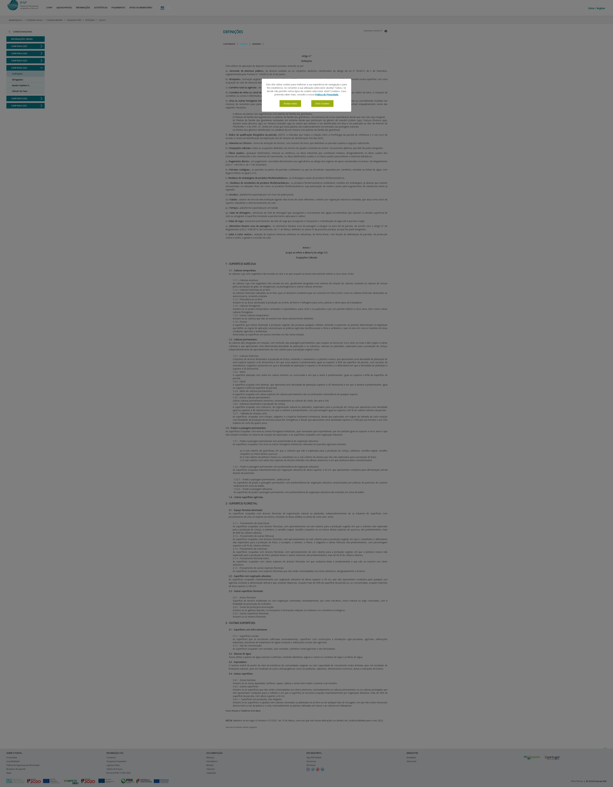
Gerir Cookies (322, 103)
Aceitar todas (290, 103)
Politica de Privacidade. (327, 94)
